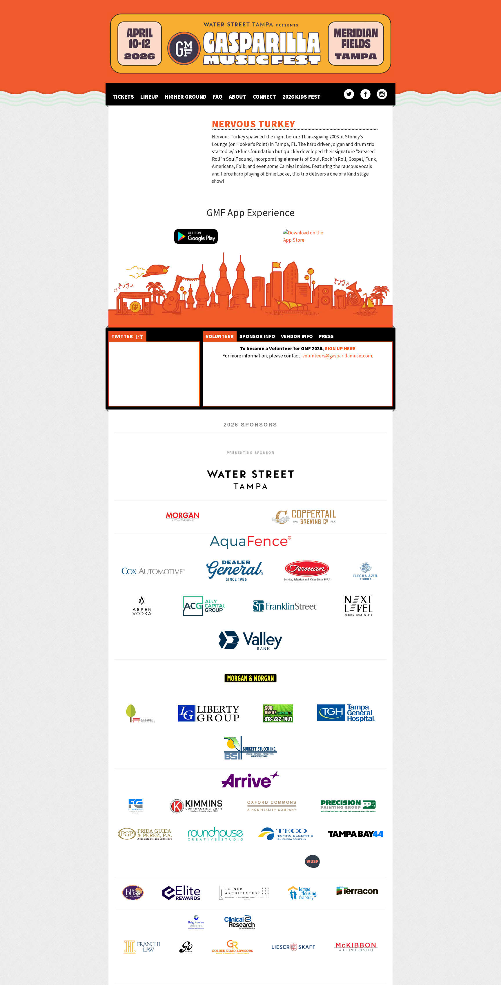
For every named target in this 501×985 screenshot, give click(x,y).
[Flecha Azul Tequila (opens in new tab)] (365, 570)
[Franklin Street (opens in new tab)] (284, 606)
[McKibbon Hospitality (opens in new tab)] (356, 946)
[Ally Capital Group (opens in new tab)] (204, 605)
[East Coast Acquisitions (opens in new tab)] (356, 922)
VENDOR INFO (297, 336)
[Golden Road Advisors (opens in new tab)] (232, 947)
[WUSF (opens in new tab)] (312, 861)
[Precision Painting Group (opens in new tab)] (348, 806)
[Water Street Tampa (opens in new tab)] (250, 479)
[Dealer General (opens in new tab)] (235, 570)
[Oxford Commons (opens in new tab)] (272, 806)
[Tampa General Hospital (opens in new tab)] (346, 713)
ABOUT (237, 96)
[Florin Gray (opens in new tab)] (136, 806)
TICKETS (123, 96)
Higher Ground (185, 96)
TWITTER (122, 336)
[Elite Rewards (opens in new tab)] (181, 893)
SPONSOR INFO (257, 336)
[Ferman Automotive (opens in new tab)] (307, 570)
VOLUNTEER (220, 336)
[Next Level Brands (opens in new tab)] (358, 605)
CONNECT (264, 96)
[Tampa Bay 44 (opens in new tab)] (356, 833)
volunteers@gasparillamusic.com (337, 356)
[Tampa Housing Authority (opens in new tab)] (302, 893)
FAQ (217, 96)
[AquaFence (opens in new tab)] (250, 542)
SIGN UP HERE (340, 348)
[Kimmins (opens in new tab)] (195, 806)
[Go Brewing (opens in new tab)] (185, 947)
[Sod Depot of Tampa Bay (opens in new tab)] (278, 713)
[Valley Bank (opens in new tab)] (250, 640)
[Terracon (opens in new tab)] (357, 893)
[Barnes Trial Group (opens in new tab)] (146, 922)
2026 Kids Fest (301, 96)
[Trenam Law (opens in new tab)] (361, 971)
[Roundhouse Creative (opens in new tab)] (215, 834)
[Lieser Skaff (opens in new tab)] (293, 947)
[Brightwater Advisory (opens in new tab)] (196, 922)
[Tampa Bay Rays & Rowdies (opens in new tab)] (203, 861)
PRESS (326, 336)
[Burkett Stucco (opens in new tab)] (250, 747)
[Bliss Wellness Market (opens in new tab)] (133, 893)
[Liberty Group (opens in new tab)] (209, 713)
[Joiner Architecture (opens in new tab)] (244, 892)
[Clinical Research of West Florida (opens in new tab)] (240, 922)
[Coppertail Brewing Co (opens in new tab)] (304, 517)
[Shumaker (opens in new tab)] (304, 972)
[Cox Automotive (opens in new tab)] (153, 570)
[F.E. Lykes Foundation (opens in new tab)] (140, 713)
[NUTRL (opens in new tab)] (250, 972)
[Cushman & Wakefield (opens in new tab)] (296, 922)
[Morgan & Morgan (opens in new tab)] (250, 678)
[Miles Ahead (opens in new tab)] (140, 972)
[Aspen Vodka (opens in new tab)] (142, 605)
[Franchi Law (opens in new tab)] (141, 947)
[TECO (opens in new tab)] (286, 833)
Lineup (149, 96)
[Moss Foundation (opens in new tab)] (196, 972)
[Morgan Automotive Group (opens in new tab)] (182, 517)
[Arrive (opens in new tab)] (250, 779)
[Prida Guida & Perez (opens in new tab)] (145, 833)
